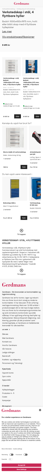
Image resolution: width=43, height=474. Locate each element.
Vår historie (6, 349)
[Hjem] (21, 3)
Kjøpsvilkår (6, 380)
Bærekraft (6, 356)
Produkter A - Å (8, 393)
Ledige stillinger (8, 352)
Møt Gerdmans (8, 338)
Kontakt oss (7, 342)
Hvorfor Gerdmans (9, 345)
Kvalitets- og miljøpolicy (11, 359)
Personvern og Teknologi (12, 363)
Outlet (4, 397)
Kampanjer (6, 400)
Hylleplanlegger (8, 389)
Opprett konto (8, 373)
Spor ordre (6, 376)
